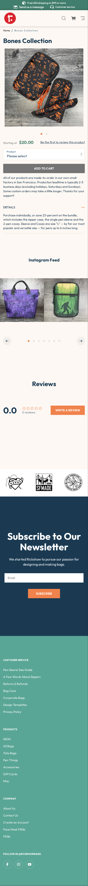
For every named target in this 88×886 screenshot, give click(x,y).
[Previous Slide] (7, 341)
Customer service (65, 6)
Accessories (11, 767)
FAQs (6, 836)
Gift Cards (10, 774)
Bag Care (9, 691)
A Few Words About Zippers (22, 677)
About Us (9, 808)
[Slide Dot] (28, 341)
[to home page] (10, 18)
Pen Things (10, 760)
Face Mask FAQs (14, 829)
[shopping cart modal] (73, 18)
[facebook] (7, 864)
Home (6, 30)
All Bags (8, 746)
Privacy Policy (12, 712)
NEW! (7, 739)
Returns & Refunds (15, 684)
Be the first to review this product (62, 142)
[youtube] (29, 864)
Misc (6, 781)
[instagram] (18, 864)
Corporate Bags (14, 698)
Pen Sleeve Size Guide (17, 670)
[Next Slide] (81, 341)
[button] (44, 207)
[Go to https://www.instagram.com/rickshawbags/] (22, 300)
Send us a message (31, 7)
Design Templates (15, 705)
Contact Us (10, 815)
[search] (64, 18)
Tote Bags (9, 753)
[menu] (82, 18)
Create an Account (16, 822)
